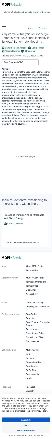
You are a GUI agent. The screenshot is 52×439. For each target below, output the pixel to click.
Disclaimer (31, 290)
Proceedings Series (35, 362)
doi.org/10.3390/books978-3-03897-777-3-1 (21, 242)
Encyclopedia (32, 374)
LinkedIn (30, 391)
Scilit (28, 354)
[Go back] (4, 26)
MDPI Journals (32, 350)
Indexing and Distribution (37, 306)
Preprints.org (32, 366)
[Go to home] (12, 4)
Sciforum (30, 358)
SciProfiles (31, 370)
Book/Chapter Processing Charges (38, 324)
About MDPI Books (34, 266)
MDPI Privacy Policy (35, 278)
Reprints (30, 318)
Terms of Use (32, 286)
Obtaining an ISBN (34, 337)
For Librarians (32, 341)
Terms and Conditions (36, 282)
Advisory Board (33, 270)
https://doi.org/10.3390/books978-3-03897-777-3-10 (22, 55)
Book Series (31, 314)
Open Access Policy (35, 333)
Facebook (30, 387)
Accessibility (32, 294)
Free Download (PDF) (13, 62)
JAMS (28, 378)
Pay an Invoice (32, 329)
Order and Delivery (34, 302)
